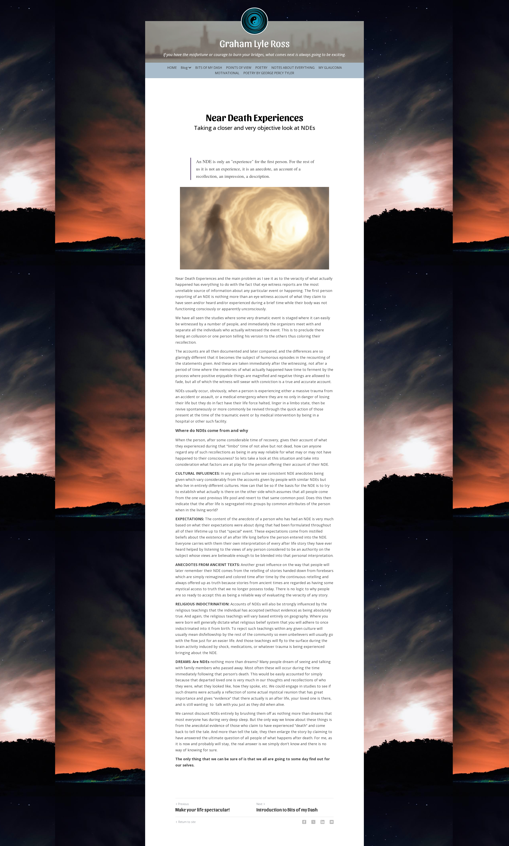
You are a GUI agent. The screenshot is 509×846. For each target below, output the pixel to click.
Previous (183, 804)
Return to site (187, 822)
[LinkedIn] (322, 822)
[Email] (332, 822)
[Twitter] (313, 822)
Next (259, 804)
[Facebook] (304, 822)
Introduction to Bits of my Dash (287, 809)
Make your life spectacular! (202, 809)
